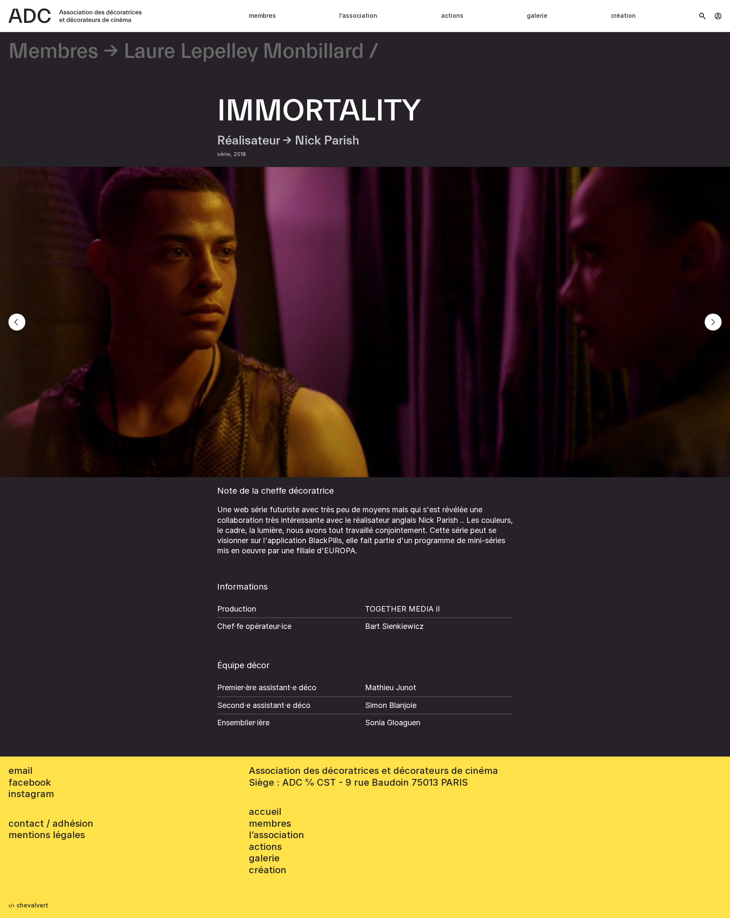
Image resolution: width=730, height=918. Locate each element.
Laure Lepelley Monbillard (244, 52)
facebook (29, 782)
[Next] (713, 322)
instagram (31, 793)
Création (623, 15)
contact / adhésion (50, 823)
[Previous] (16, 322)
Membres (262, 15)
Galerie (537, 15)
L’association (358, 15)
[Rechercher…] (702, 16)
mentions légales (46, 834)
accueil (265, 811)
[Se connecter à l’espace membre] (718, 16)
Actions (452, 15)
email (20, 770)
